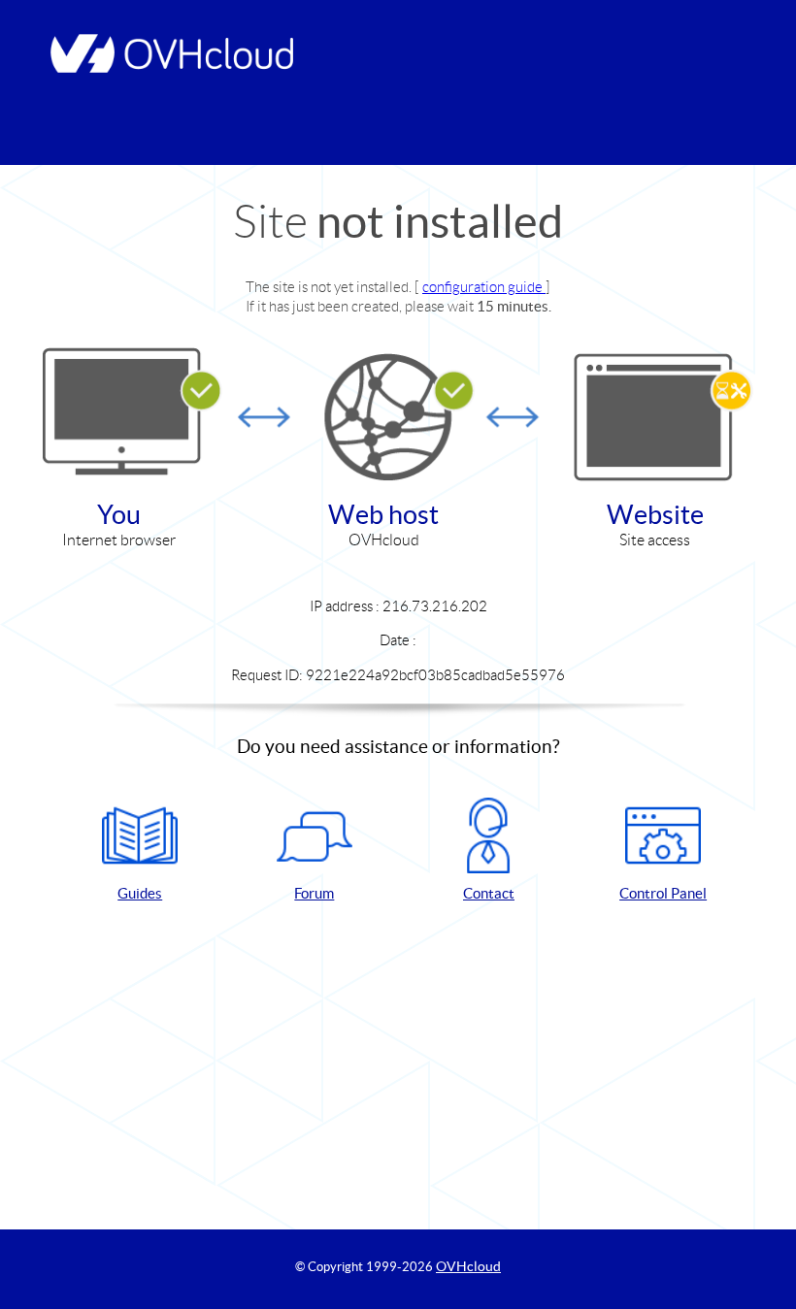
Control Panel (663, 893)
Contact (488, 893)
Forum (314, 893)
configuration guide (484, 286)
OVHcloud (468, 1266)
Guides (139, 893)
